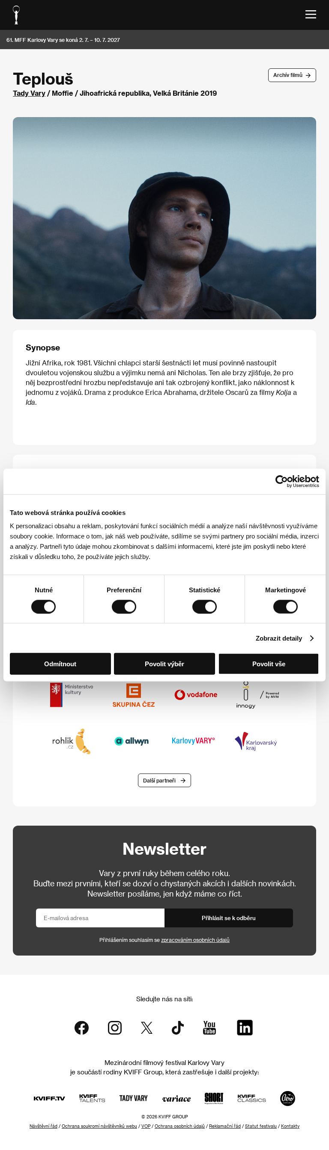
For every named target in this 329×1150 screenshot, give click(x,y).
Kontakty (290, 1126)
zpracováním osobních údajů (195, 940)
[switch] (124, 606)
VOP (145, 1126)
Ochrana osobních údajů (180, 1126)
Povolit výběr (164, 664)
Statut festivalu (261, 1126)
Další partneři (159, 780)
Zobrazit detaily (279, 637)
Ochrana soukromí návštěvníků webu (99, 1126)
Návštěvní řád (43, 1126)
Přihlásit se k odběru (229, 918)
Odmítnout (60, 664)
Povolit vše (268, 664)
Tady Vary (29, 93)
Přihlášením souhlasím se (164, 940)
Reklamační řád (225, 1126)
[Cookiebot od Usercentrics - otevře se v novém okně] (281, 481)
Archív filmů (287, 75)
